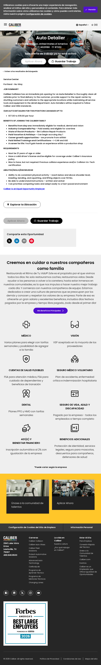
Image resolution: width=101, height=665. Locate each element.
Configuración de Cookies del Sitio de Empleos (32, 527)
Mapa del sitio (91, 659)
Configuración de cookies (38, 14)
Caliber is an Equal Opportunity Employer (24, 188)
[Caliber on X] (22, 592)
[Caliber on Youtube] (38, 592)
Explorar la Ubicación (23, 204)
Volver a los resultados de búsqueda (21, 71)
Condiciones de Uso (72, 659)
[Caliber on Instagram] (30, 592)
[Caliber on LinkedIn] (14, 592)
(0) (96, 24)
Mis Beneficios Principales (49, 310)
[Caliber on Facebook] (6, 592)
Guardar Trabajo (65, 61)
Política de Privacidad (49, 659)
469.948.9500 (10, 555)
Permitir (92, 9)
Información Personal (82, 527)
